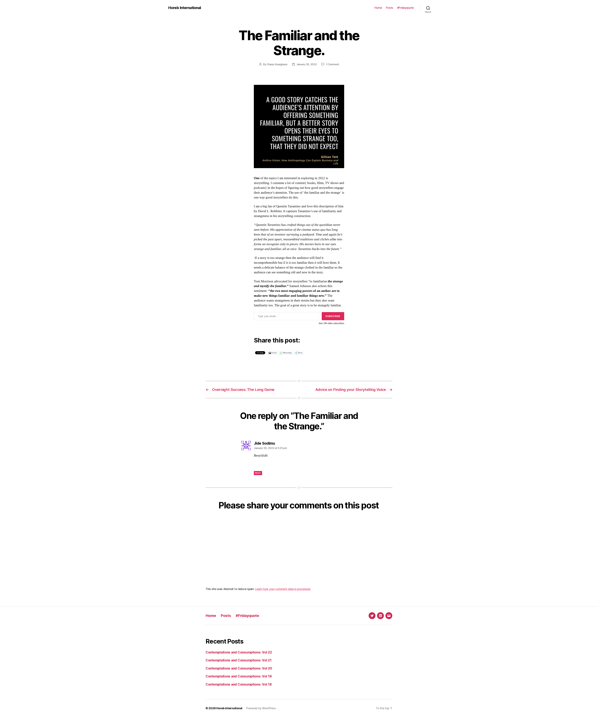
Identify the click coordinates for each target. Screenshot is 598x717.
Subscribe (332, 316)
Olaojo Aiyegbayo (277, 64)
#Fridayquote (405, 7)
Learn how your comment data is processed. (283, 589)
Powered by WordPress (261, 708)
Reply (258, 473)
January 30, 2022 (306, 64)
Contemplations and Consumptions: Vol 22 (239, 652)
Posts (389, 7)
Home (378, 7)
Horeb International (184, 8)
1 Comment (332, 64)
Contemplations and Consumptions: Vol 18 (239, 684)
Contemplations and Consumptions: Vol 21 (238, 660)
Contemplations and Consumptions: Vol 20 (239, 668)
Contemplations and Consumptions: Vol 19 (239, 676)
